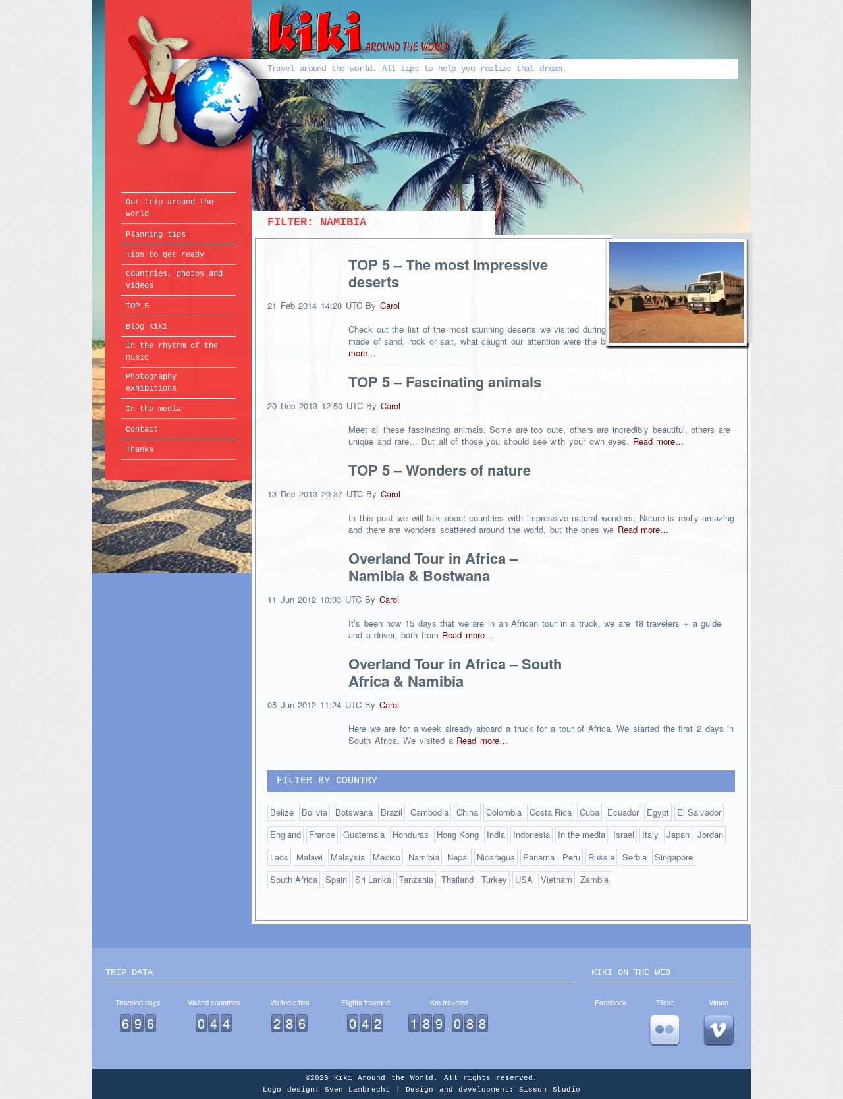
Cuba (589, 812)
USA (524, 879)
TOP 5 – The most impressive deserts (448, 273)
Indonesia (531, 834)
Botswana (354, 812)
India (496, 834)
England (285, 834)
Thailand (457, 879)
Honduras (411, 834)
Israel (623, 834)
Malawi (309, 857)
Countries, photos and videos (174, 280)
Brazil (391, 812)
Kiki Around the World (288, 83)
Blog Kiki (146, 326)
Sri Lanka (373, 879)
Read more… (658, 441)
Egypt (658, 812)
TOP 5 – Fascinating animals (444, 381)
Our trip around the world (169, 208)
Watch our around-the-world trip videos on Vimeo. (718, 1030)
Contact (142, 429)
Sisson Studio (549, 1090)
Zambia (594, 879)
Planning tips (156, 234)
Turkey (494, 879)
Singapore (674, 857)
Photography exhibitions (151, 382)
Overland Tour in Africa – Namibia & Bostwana (433, 567)
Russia (601, 857)
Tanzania (416, 879)
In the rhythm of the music (172, 351)
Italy (650, 834)
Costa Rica (551, 812)
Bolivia (314, 812)
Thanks (139, 450)
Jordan (710, 834)
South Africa (293, 879)
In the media (153, 409)
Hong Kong (458, 834)
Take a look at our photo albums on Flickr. (664, 1030)
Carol (390, 305)
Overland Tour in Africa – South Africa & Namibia (455, 672)
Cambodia (429, 812)
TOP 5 (137, 306)
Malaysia (348, 857)
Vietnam (556, 879)
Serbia (634, 857)
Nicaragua (496, 857)
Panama (539, 857)
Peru (571, 857)
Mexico (386, 857)
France (322, 834)
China (467, 812)
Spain (336, 879)
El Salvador (699, 812)
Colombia (504, 812)
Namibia (423, 857)
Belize (282, 812)
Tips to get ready (165, 255)
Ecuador (623, 812)
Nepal (458, 857)
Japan (678, 834)
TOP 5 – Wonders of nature (439, 469)
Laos (279, 857)
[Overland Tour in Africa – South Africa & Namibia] (676, 294)
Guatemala (364, 834)
